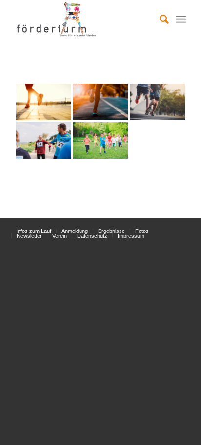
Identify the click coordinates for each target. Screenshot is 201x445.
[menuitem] (159, 19)
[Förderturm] (43, 102)
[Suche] (159, 19)
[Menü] (181, 19)
